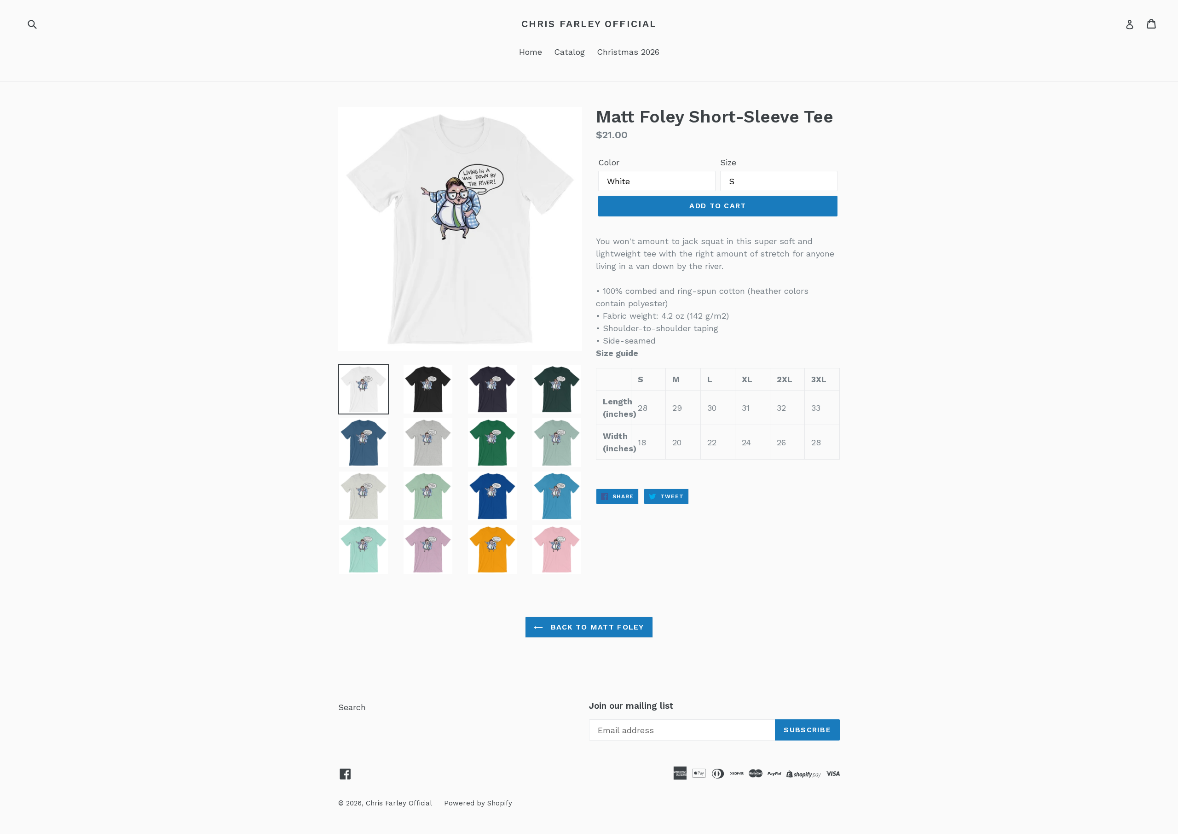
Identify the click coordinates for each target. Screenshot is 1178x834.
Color (608, 162)
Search (352, 707)
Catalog (569, 52)
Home (530, 52)
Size (728, 162)
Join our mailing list (631, 706)
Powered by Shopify (478, 803)
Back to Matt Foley (596, 627)
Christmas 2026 (628, 52)
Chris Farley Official (589, 23)
